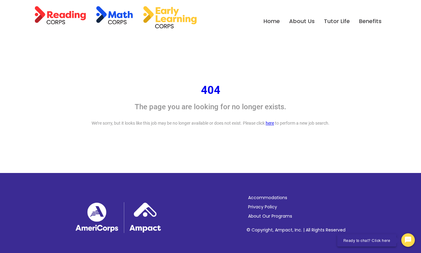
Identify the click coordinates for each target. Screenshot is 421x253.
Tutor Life (337, 21)
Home (272, 21)
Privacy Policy (262, 207)
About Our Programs (270, 216)
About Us (302, 21)
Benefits (370, 21)
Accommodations (267, 198)
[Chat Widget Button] (408, 240)
